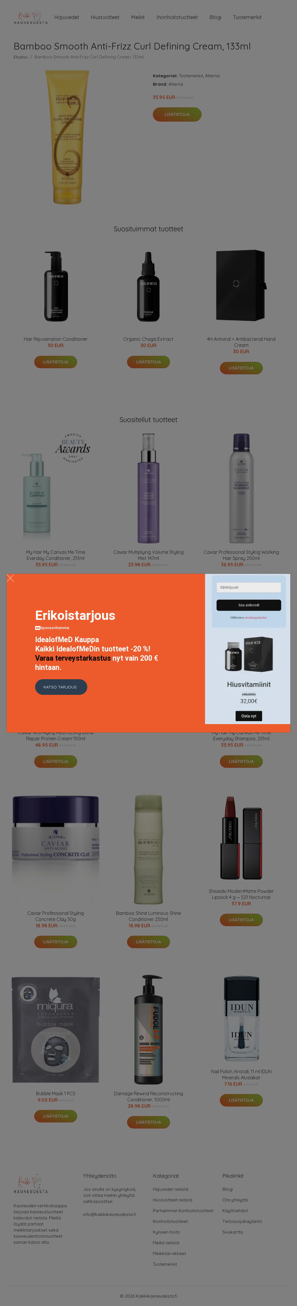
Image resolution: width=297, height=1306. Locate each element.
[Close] (10, 578)
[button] (61, 687)
